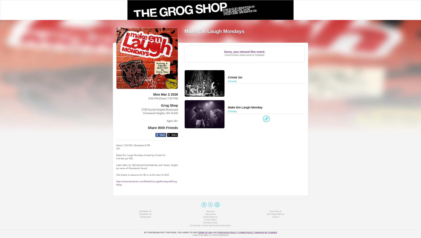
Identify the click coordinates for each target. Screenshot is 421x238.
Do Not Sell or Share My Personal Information (210, 225)
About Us (210, 211)
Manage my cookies (266, 232)
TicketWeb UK (145, 214)
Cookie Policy (246, 232)
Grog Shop (169, 105)
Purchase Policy (210, 223)
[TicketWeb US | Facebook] (203, 204)
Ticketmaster (145, 217)
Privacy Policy (210, 220)
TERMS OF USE (205, 232)
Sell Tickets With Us (275, 214)
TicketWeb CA (145, 211)
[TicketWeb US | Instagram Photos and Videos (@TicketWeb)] (217, 204)
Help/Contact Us (210, 217)
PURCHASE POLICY (227, 232)
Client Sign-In (276, 211)
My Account (210, 214)
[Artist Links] (266, 119)
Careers (275, 217)
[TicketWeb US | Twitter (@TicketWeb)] (210, 204)
